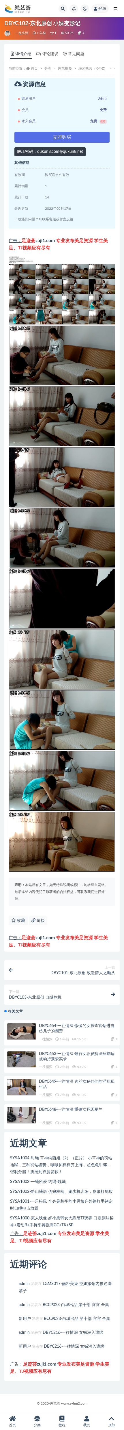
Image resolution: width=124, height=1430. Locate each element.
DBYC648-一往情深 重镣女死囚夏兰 (70, 1110)
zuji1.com (45, 240)
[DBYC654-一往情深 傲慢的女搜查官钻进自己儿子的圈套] (21, 1031)
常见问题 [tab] (76, 54)
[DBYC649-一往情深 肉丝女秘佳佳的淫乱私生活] (21, 1087)
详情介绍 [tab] (23, 54)
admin (24, 1284)
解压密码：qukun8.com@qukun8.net (50, 152)
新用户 (25, 1319)
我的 (86, 1425)
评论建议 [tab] (50, 54)
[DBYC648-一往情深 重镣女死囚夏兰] (21, 1115)
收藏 (20, 921)
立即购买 (62, 137)
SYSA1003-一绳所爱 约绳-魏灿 (38, 1182)
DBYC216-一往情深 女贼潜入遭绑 (73, 1333)
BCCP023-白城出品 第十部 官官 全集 (76, 1305)
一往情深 (21, 33)
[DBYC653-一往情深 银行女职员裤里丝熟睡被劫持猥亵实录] (21, 1059)
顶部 (111, 1425)
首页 (34, 68)
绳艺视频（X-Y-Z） (92, 68)
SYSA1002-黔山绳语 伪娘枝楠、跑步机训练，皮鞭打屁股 (61, 1192)
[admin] (7, 33)
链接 (40, 921)
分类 (47, 68)
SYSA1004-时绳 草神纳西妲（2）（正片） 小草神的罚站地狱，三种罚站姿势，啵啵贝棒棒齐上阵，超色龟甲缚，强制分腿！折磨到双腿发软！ (61, 1165)
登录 (102, 9)
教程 (62, 1425)
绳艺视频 (65, 68)
